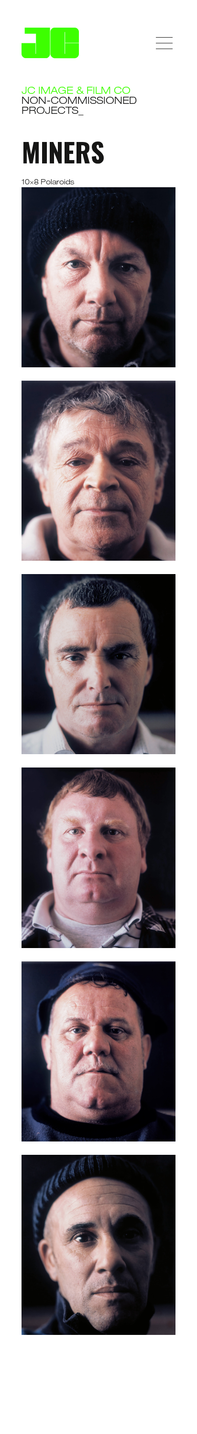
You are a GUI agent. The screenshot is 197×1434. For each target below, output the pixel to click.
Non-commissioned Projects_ (79, 107)
